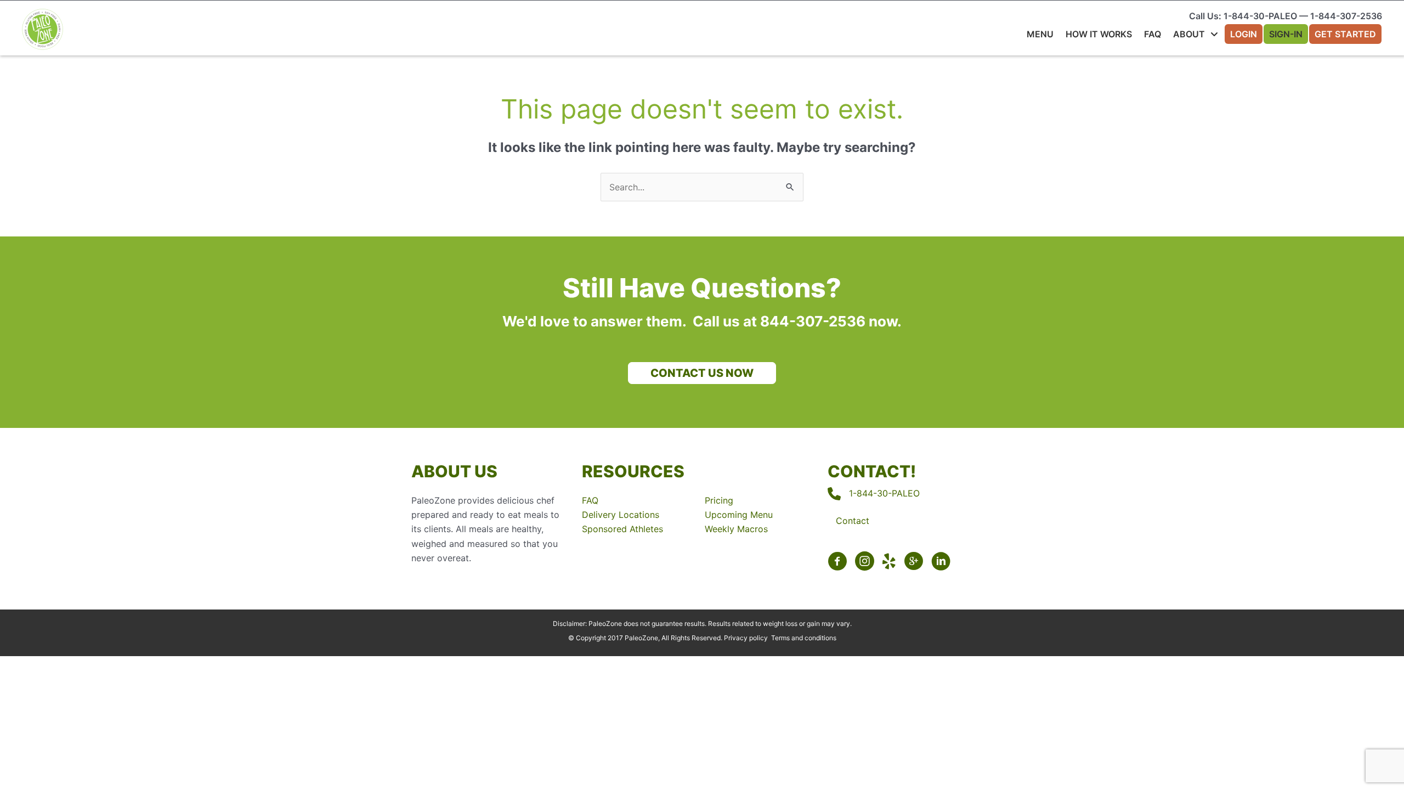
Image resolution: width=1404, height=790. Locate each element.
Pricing (719, 500)
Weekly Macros (736, 528)
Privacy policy (746, 638)
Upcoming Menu (739, 514)
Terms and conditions (803, 638)
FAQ (590, 500)
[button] (702, 373)
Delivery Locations (620, 514)
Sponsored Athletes (622, 528)
